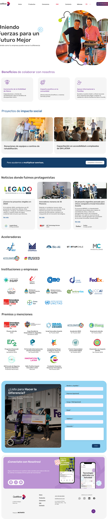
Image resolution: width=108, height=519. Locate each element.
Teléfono (69, 418)
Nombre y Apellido (72, 385)
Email (68, 410)
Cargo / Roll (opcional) (74, 402)
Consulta (69, 426)
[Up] (93, 511)
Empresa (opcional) (73, 393)
